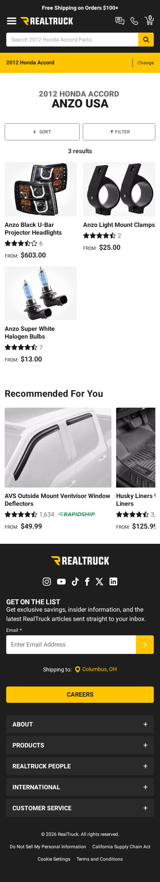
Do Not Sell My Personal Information (48, 846)
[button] (80, 724)
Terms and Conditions (100, 859)
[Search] (146, 40)
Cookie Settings (54, 859)
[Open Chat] (119, 21)
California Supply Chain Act (121, 846)
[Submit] (145, 644)
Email (14, 630)
